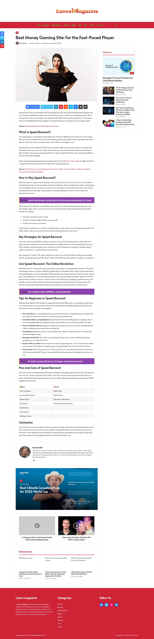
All (17, 33)
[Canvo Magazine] (77, 11)
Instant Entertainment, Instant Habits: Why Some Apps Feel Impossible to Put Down (55, 574)
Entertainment (56, 25)
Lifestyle (60, 620)
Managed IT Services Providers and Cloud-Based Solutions (118, 79)
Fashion (66, 25)
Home (39, 25)
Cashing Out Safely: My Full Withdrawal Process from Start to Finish (30, 574)
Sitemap (135, 635)
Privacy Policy (120, 635)
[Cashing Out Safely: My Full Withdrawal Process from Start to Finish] (30, 563)
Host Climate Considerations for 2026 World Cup (40, 489)
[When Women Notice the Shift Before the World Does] (82, 563)
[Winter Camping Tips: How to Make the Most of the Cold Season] (108, 91)
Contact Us (128, 635)
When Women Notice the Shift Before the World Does (81, 573)
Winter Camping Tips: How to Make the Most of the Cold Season (125, 90)
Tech (79, 25)
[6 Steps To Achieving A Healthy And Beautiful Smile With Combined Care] (108, 123)
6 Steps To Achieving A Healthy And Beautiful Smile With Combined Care (125, 122)
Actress (60, 604)
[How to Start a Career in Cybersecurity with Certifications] (108, 101)
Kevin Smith (23, 43)
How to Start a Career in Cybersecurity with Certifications (124, 100)
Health (73, 25)
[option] (57, 489)
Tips (85, 25)
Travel (92, 25)
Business (46, 25)
